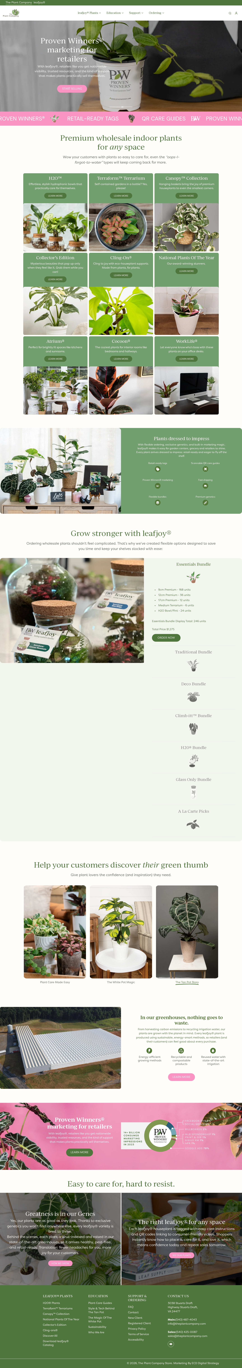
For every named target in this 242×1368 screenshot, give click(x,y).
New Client (135, 1318)
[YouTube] (171, 1344)
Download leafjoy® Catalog (56, 1343)
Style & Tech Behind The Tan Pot (101, 1310)
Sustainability (97, 1327)
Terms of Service (138, 1334)
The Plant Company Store (155, 1363)
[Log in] (236, 13)
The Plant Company (19, 2)
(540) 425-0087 (186, 1332)
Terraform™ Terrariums (57, 1308)
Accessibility (136, 1340)
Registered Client (139, 1323)
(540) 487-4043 (186, 1320)
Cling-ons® (50, 1330)
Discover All (50, 1336)
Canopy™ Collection (56, 1314)
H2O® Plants (51, 1303)
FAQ (130, 1307)
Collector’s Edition (54, 1325)
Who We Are (96, 1332)
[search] (230, 13)
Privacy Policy (137, 1329)
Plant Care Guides (100, 1303)
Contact (133, 1312)
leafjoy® (39, 2)
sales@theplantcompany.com (187, 1336)
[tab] (115, 107)
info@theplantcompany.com (187, 1324)
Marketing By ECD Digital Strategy (196, 1363)
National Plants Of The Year (61, 1319)
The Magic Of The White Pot (100, 1320)
